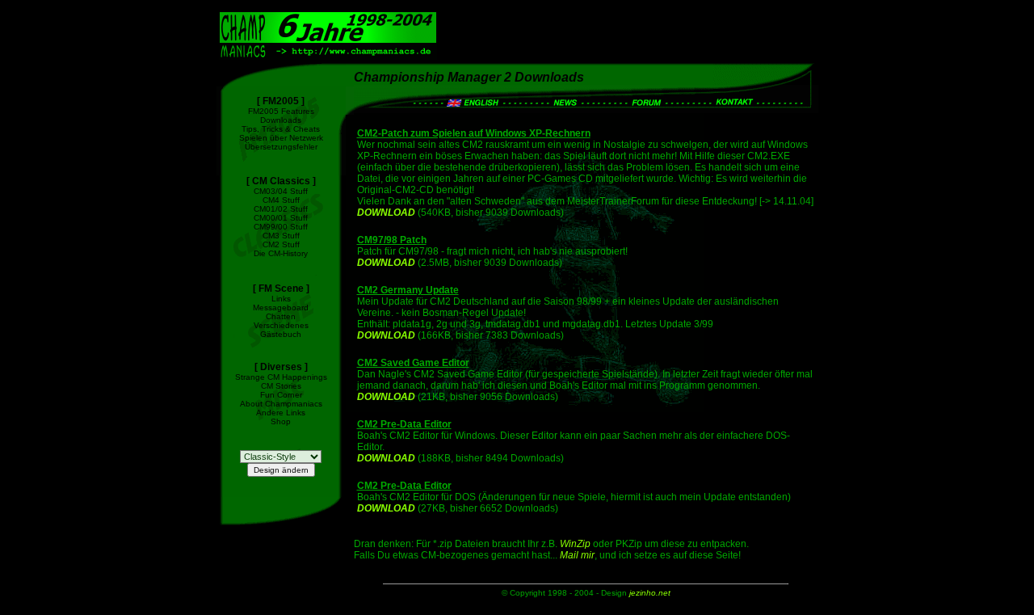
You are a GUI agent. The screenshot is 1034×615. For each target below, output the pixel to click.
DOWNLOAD (386, 212)
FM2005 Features (281, 111)
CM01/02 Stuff (281, 208)
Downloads (280, 120)
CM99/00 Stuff (281, 226)
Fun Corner (281, 394)
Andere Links (280, 412)
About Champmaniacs (281, 403)
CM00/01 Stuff (281, 217)
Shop (281, 421)
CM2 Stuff (281, 244)
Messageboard (281, 307)
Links (281, 298)
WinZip (575, 544)
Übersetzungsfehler (281, 146)
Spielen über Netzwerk (281, 137)
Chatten (281, 316)
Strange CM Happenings (281, 377)
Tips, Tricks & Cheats (281, 128)
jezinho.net (649, 592)
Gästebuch (280, 334)
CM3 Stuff (281, 235)
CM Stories (281, 385)
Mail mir (577, 555)
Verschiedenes (281, 325)
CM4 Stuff (281, 200)
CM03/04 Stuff (281, 191)
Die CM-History (281, 253)
